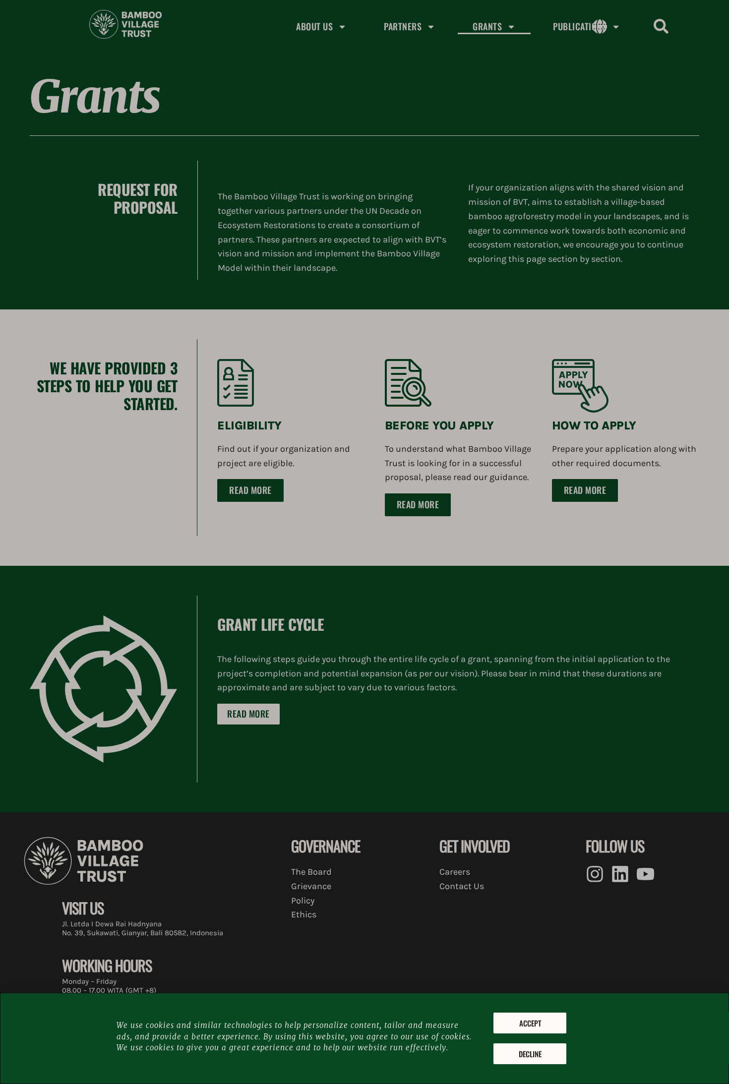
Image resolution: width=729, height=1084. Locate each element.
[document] (364, 542)
